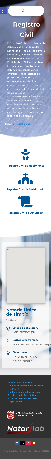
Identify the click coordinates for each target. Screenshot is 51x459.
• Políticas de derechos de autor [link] (24, 392)
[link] (3, 10)
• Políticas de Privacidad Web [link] (22, 398)
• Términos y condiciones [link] (20, 382)
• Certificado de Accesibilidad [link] (22, 395)
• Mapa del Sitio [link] (15, 401)
